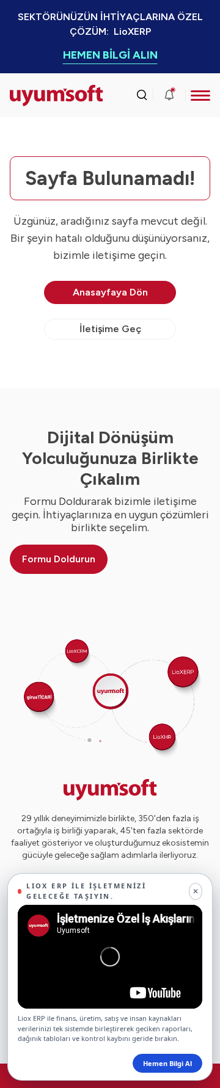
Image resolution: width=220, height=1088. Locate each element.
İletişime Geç (110, 329)
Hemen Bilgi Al (167, 1063)
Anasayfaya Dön (110, 292)
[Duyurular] (169, 95)
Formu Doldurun (58, 559)
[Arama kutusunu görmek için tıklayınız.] (142, 95)
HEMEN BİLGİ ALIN (110, 55)
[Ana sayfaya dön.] (35, 95)
